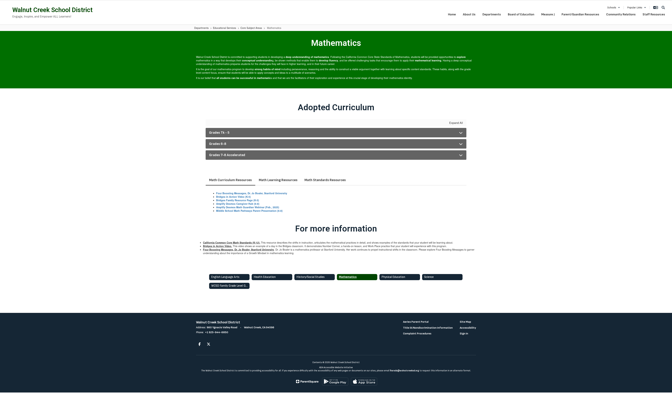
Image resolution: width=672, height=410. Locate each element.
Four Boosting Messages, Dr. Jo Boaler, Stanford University (251, 193)
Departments (201, 28)
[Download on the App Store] (364, 382)
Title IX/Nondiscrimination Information (428, 328)
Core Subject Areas (251, 28)
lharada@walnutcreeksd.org (404, 370)
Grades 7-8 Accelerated (227, 155)
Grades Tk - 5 (219, 133)
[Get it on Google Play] (335, 382)
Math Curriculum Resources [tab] (230, 180)
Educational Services (224, 28)
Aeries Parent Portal (416, 322)
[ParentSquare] (307, 381)
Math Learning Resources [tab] (278, 180)
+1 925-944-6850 (216, 332)
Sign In (464, 333)
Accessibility (468, 328)
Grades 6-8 (217, 144)
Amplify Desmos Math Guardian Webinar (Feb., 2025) (247, 207)
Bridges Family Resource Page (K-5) (237, 200)
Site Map (465, 322)
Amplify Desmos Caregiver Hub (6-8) (237, 203)
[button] (613, 7)
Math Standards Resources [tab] (325, 180)
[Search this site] (663, 7)
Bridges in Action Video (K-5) (233, 196)
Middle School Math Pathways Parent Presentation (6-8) (249, 210)
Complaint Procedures (417, 333)
